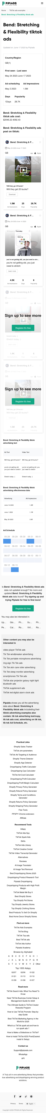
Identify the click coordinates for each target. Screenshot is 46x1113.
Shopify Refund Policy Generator (23, 791)
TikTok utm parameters (23, 750)
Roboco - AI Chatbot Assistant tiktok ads (40, 627)
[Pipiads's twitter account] (20, 1096)
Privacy (13, 1103)
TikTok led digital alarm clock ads (18, 692)
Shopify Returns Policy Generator (23, 801)
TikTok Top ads (23, 935)
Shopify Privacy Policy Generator (23, 787)
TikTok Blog (23, 931)
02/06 (23, 972)
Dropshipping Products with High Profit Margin (23, 887)
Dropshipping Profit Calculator (23, 778)
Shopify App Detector (23, 762)
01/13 (23, 976)
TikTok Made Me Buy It (23, 892)
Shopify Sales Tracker (23, 746)
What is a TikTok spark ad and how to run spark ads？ (23, 1027)
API (23, 1058)
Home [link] (3, 10)
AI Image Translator (23, 865)
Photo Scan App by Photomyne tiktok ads (40, 622)
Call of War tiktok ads (14, 627)
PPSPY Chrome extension (23, 814)
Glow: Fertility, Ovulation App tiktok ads (14, 622)
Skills (23, 841)
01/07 (32, 980)
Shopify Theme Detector (23, 758)
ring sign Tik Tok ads (13, 662)
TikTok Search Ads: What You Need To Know (23, 992)
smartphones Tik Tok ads (15, 676)
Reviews (23, 861)
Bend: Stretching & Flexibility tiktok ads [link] (17, 14)
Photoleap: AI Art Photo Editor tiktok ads (23, 622)
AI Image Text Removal (23, 869)
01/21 (14, 976)
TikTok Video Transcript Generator (23, 853)
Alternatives (23, 857)
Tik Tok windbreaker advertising (18, 654)
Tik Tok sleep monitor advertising (18, 671)
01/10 (32, 976)
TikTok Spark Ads (23, 837)
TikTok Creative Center (23, 849)
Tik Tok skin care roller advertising (19, 667)
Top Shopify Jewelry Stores (23, 904)
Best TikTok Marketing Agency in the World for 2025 (23, 1020)
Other (37, 963)
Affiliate (23, 818)
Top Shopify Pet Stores (23, 900)
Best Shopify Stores (23, 896)
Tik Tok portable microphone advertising (22, 658)
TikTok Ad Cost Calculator (23, 774)
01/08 (23, 980)
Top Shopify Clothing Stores (23, 908)
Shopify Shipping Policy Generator (23, 805)
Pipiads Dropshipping (23, 881)
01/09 (14, 980)
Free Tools (23, 809)
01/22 (32, 972)
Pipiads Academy (23, 947)
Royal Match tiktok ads (23, 627)
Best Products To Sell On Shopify (23, 912)
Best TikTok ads (23, 939)
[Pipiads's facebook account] (15, 1096)
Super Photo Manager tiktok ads (31, 622)
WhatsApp (23, 1054)
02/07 (14, 972)
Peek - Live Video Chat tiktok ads (5, 627)
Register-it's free (23, 327)
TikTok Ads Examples (23, 927)
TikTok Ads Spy (23, 833)
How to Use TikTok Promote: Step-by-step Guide (23, 1013)
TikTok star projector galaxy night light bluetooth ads (21, 682)
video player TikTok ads (14, 649)
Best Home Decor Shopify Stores (23, 916)
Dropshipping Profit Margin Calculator (23, 782)
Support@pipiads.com (23, 1050)
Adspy (23, 829)
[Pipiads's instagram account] (31, 1096)
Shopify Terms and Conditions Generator (23, 796)
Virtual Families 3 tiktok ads (31, 627)
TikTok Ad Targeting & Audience (23, 754)
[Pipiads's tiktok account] (26, 1096)
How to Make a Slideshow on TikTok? (23, 1032)
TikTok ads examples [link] (17, 10)
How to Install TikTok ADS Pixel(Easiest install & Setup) (23, 1038)
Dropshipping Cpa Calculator (23, 770)
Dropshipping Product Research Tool (23, 877)
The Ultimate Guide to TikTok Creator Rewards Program (23, 1006)
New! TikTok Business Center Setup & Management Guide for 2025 (23, 999)
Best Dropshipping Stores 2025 (23, 873)
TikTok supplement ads (14, 687)
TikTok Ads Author (23, 943)
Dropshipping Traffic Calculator (23, 766)
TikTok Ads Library (23, 845)
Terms (21, 1103)
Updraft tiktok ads (5, 622)
